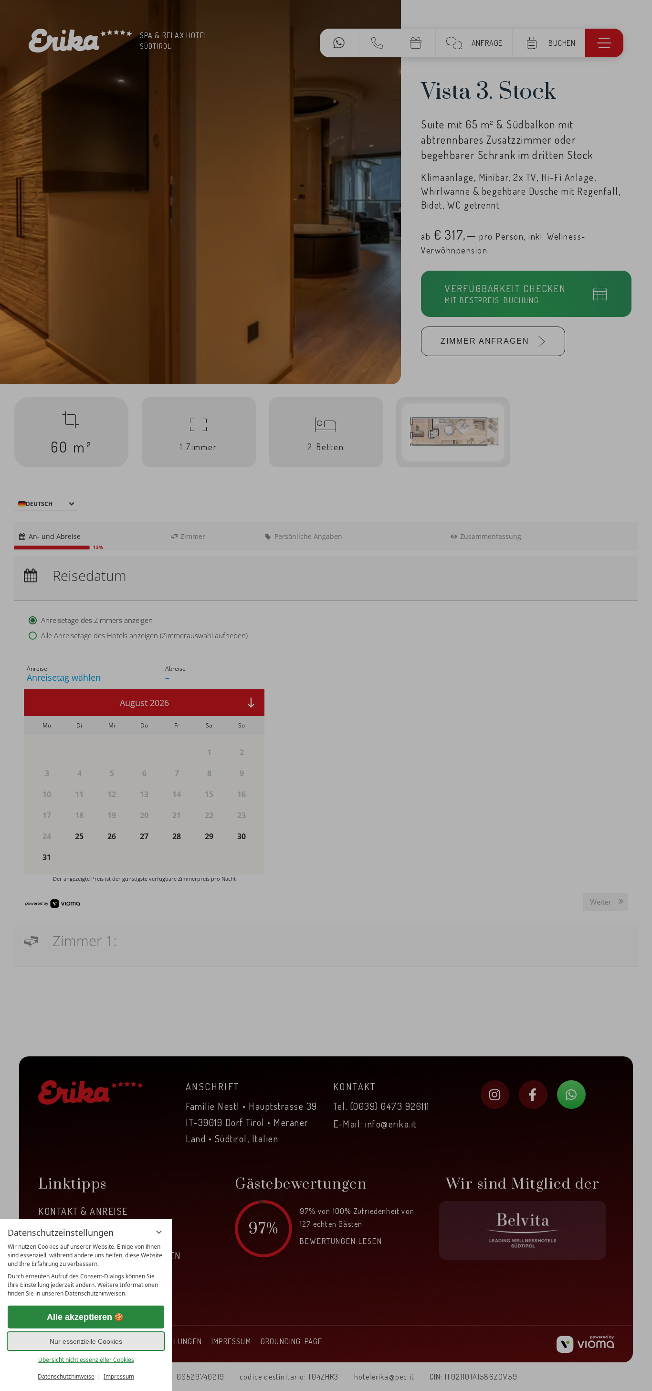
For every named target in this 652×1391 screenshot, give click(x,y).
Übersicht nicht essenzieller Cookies (86, 1360)
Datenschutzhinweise (66, 1376)
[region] (86, 1270)
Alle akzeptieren (79, 1317)
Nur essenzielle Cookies (86, 1341)
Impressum (119, 1376)
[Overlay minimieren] (159, 1232)
